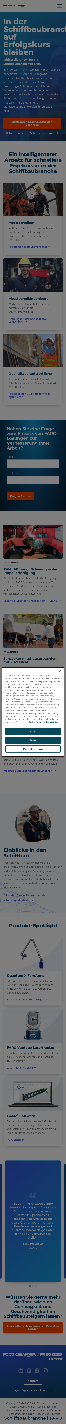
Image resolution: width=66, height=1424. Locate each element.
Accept (33, 731)
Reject (33, 740)
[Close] (59, 671)
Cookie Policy (35, 722)
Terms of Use (52, 722)
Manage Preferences (33, 749)
